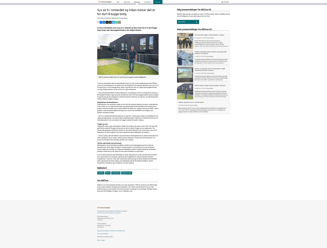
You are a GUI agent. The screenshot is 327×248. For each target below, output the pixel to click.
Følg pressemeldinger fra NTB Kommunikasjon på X (111, 230)
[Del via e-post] (119, 22)
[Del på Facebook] (101, 22)
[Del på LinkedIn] (104, 22)
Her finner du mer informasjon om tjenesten (109, 213)
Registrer (181, 22)
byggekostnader (126, 173)
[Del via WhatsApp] (116, 22)
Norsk (98, 240)
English (103, 240)
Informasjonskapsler (102, 233)
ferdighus (101, 173)
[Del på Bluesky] (113, 22)
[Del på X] (107, 22)
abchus (108, 173)
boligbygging (116, 173)
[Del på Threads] (110, 22)
